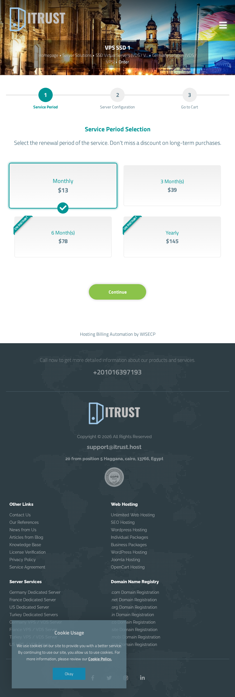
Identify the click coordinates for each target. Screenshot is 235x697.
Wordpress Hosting (129, 530)
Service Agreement (27, 567)
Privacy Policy (22, 559)
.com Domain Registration (135, 592)
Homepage (48, 55)
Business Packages (129, 544)
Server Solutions (77, 55)
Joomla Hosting (125, 559)
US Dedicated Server (29, 607)
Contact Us (20, 515)
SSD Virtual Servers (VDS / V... (122, 55)
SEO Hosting (123, 522)
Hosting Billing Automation (106, 334)
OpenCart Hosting (128, 567)
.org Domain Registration (134, 607)
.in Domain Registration (132, 614)
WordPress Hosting (129, 552)
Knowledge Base (25, 544)
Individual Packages (129, 537)
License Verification (27, 552)
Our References (24, 522)
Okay (69, 674)
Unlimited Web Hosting (133, 515)
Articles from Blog (26, 537)
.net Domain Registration (134, 600)
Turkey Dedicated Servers (33, 614)
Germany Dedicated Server (34, 592)
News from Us (22, 530)
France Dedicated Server (32, 600)
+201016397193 (117, 372)
